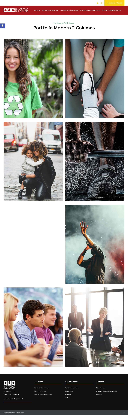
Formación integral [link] (114, 3)
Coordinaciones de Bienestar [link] (69, 10)
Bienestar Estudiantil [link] (41, 388)
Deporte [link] (68, 395)
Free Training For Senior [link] (94, 159)
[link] (2, 25)
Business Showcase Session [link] (95, 324)
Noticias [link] (99, 395)
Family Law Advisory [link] (33, 159)
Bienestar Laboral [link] (40, 391)
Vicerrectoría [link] (100, 388)
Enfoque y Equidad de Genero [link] (111, 10)
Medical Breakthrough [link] (94, 76)
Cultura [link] (67, 398)
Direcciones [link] (38, 382)
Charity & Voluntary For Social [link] (33, 76)
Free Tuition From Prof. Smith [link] (33, 324)
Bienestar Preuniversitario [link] (43, 395)
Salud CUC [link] (69, 391)
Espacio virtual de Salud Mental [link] (90, 10)
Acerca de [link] (37, 10)
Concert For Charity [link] (95, 242)
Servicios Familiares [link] (71, 388)
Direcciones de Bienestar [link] (50, 10)
